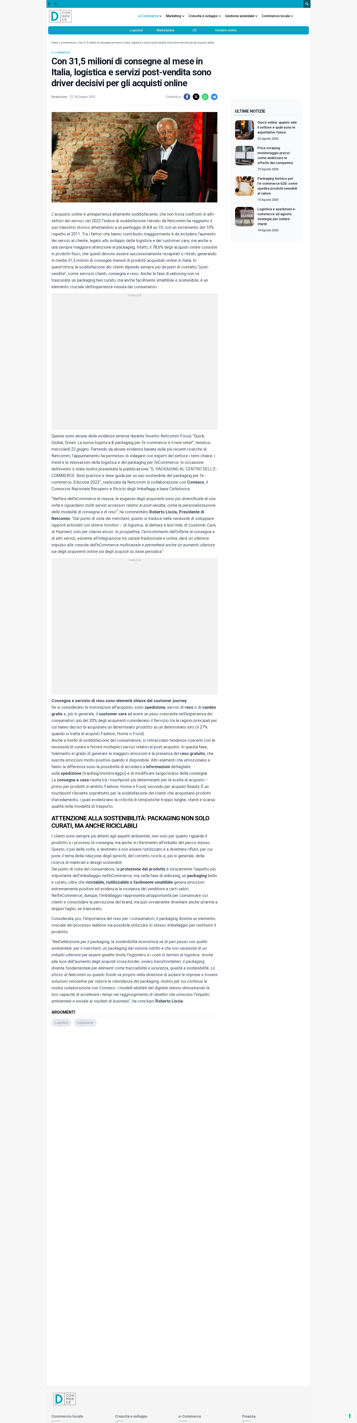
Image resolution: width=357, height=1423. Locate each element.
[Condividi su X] (196, 96)
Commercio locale (67, 1416)
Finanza (249, 1416)
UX (195, 30)
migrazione (85, 1023)
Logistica (136, 30)
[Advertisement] (134, 1085)
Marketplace (165, 30)
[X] (55, 4)
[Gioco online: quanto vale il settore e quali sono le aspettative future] (244, 130)
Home (54, 42)
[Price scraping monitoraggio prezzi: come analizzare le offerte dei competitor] (244, 158)
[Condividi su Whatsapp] (205, 96)
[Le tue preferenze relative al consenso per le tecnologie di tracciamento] (350, 1416)
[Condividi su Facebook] (187, 96)
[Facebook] (49, 4)
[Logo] (60, 16)
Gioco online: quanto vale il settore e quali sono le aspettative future (277, 127)
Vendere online (226, 30)
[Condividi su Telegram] (214, 96)
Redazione (59, 97)
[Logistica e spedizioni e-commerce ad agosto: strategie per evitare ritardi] (244, 219)
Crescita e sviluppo (131, 1416)
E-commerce (60, 52)
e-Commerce (68, 42)
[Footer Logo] (178, 1399)
